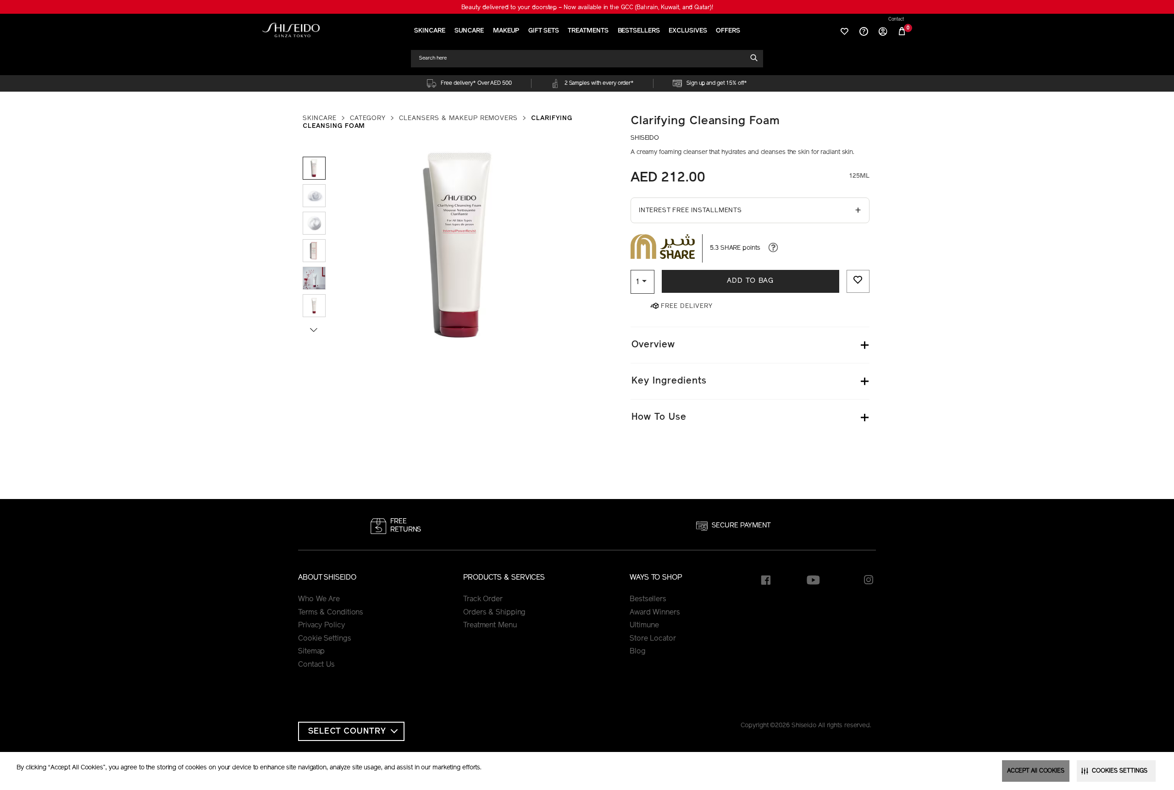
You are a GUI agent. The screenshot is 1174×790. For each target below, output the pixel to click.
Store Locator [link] (653, 638)
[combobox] (583, 58)
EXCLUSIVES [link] (688, 30)
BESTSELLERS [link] (639, 30)
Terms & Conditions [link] (330, 612)
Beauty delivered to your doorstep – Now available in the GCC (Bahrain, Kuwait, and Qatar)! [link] (587, 8)
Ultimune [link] (644, 625)
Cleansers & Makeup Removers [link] (458, 118)
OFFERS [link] (728, 30)
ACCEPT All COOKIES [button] (1035, 771)
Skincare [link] (320, 118)
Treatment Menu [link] (490, 625)
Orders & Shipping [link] (494, 612)
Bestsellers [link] (648, 599)
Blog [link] (638, 651)
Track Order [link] (483, 599)
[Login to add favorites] (858, 281)
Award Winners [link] (655, 612)
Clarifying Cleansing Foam (705, 121)
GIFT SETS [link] (543, 30)
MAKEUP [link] (506, 30)
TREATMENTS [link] (588, 30)
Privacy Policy (321, 625)
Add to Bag (750, 281)
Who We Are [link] (319, 599)
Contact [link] (896, 19)
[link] (291, 30)
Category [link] (368, 118)
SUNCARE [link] (469, 30)
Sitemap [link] (311, 651)
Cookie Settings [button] (324, 638)
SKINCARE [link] (429, 30)
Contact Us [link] (316, 665)
